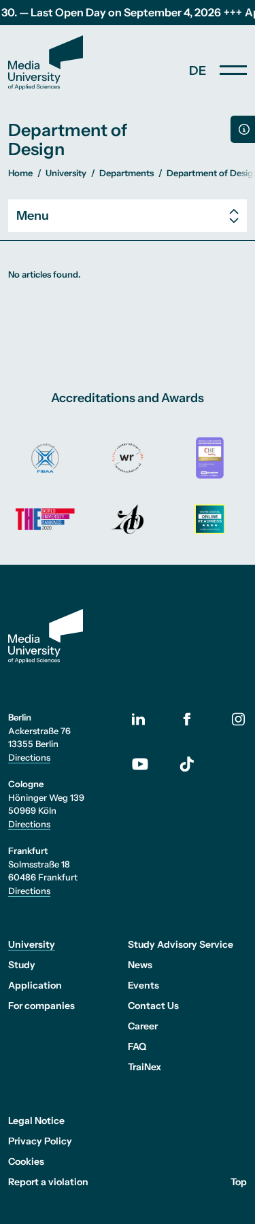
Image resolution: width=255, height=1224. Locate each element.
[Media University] (45, 62)
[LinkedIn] (147, 719)
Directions (29, 757)
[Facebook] (187, 718)
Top (239, 1182)
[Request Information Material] (243, 129)
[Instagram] (238, 718)
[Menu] (233, 70)
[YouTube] (147, 764)
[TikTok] (187, 764)
